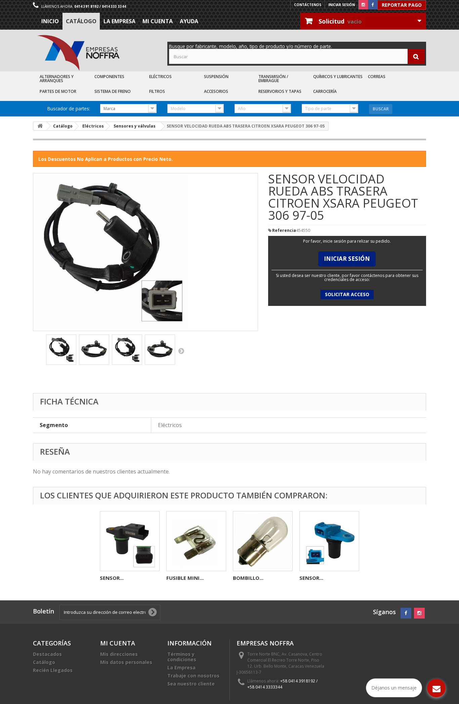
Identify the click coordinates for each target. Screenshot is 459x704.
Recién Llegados (53, 670)
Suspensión (216, 76)
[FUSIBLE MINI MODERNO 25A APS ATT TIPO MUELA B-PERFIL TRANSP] (196, 541)
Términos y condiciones (181, 657)
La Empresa (119, 21)
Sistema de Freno (112, 91)
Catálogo (81, 21)
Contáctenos (307, 4)
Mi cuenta (157, 21)
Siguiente (181, 350)
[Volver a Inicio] (40, 126)
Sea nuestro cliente (191, 683)
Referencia (284, 230)
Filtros (157, 91)
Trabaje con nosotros (193, 675)
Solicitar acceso (347, 294)
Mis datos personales (126, 662)
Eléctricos (160, 76)
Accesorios (216, 91)
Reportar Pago (402, 5)
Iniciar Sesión (347, 258)
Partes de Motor (58, 91)
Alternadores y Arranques (57, 78)
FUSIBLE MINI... (185, 577)
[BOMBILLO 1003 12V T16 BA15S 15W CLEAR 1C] (263, 541)
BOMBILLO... (248, 577)
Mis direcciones (119, 654)
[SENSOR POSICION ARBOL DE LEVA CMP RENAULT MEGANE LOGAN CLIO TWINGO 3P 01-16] (130, 541)
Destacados (47, 654)
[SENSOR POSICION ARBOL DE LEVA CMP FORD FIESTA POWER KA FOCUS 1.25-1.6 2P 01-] (329, 541)
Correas (376, 76)
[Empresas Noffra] (78, 53)
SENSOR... (112, 577)
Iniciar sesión (341, 4)
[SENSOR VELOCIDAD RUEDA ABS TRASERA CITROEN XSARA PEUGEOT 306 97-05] (61, 349)
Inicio (50, 21)
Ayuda (189, 21)
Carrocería (325, 91)
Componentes (109, 76)
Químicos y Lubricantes (338, 76)
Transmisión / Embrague (273, 78)
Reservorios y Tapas (279, 91)
